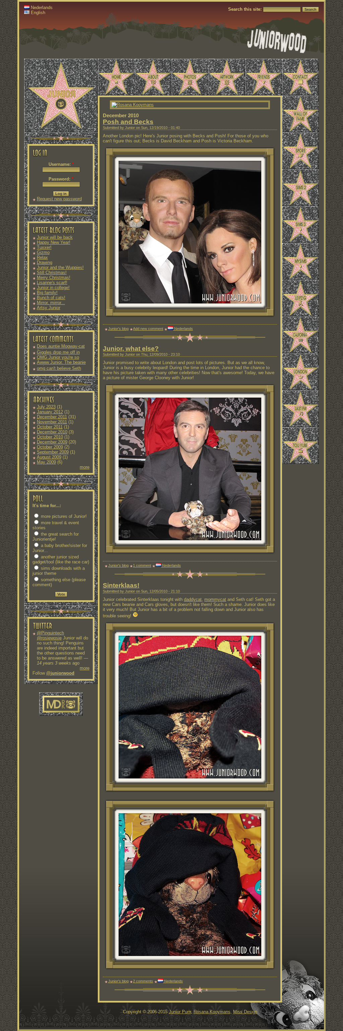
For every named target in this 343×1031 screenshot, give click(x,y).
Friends (263, 77)
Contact (300, 77)
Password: (61, 179)
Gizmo (43, 252)
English (37, 12)
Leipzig (300, 298)
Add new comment (148, 329)
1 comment (142, 565)
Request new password (59, 198)
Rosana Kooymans (212, 1011)
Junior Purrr (180, 1011)
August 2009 (49, 457)
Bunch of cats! (51, 297)
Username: (61, 164)
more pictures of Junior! (63, 516)
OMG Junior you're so (58, 357)
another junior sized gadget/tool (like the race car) (60, 559)
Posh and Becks (128, 121)
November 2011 (52, 421)
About (153, 77)
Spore (300, 150)
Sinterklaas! (121, 585)
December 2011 (52, 416)
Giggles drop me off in (58, 352)
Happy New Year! (53, 242)
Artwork (226, 77)
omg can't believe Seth (59, 368)
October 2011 (50, 426)
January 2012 (50, 411)
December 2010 (52, 431)
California (300, 335)
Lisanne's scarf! (52, 282)
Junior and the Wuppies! (60, 267)
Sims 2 (300, 187)
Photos (190, 77)
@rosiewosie (49, 637)
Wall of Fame (300, 113)
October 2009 (50, 447)
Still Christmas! (52, 272)
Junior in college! (53, 287)
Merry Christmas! (53, 277)
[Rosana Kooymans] (133, 104)
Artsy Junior (48, 307)
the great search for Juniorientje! (55, 537)
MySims (300, 261)
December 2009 (52, 441)
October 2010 (50, 436)
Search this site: (245, 9)
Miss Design (245, 1011)
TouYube (300, 445)
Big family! (47, 292)
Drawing (44, 262)
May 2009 (46, 462)
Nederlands (41, 7)
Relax (42, 257)
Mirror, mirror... (51, 302)
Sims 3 (300, 224)
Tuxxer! (44, 247)
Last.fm (300, 408)
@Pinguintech (50, 632)
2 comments (143, 981)
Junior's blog (118, 329)
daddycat (193, 599)
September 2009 (53, 452)
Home (116, 77)
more (84, 467)
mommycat (215, 599)
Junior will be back (55, 237)
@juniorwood (60, 673)
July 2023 (46, 406)
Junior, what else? (131, 348)
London (300, 371)
